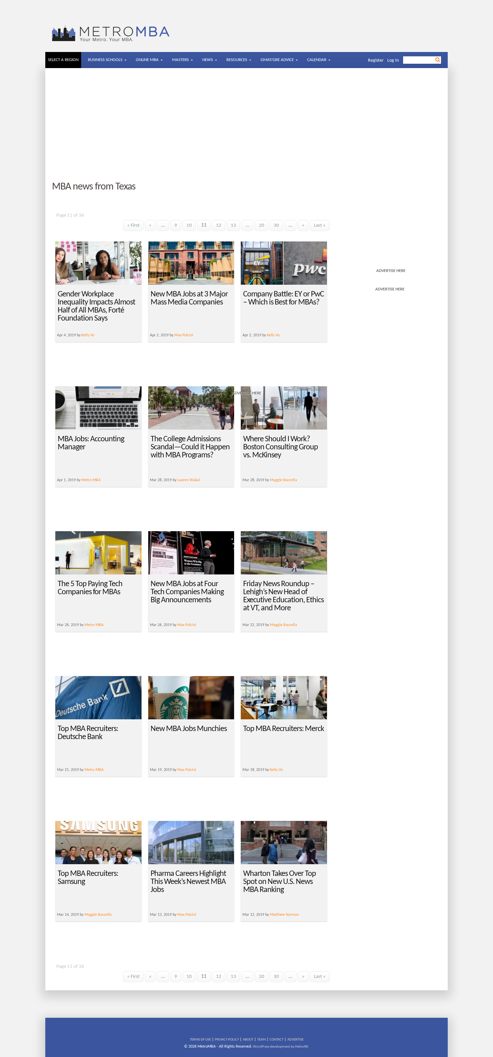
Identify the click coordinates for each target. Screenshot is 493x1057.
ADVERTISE (295, 1040)
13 (233, 225)
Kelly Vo (276, 770)
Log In (393, 60)
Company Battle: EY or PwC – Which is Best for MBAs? (283, 298)
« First (133, 225)
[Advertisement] (246, 125)
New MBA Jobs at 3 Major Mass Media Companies (189, 298)
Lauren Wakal (188, 480)
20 (261, 225)
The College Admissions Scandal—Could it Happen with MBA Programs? (190, 447)
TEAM (261, 1040)
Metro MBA (91, 480)
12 (218, 225)
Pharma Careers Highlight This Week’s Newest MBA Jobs (188, 882)
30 (276, 225)
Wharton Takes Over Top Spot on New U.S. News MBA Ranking (279, 882)
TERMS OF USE (200, 1040)
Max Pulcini (186, 625)
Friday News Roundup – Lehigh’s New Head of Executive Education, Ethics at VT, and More (283, 596)
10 (189, 225)
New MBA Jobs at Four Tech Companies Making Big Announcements (187, 592)
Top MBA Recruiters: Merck (283, 729)
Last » (320, 225)
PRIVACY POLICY (227, 1040)
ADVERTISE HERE (390, 271)
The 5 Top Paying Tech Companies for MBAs (90, 588)
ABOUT (248, 1040)
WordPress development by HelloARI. (281, 1047)
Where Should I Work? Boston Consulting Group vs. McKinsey (280, 447)
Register (376, 60)
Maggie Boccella (283, 480)
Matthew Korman (284, 915)
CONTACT (276, 1040)
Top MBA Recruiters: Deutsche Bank (88, 733)
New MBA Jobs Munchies (189, 729)
